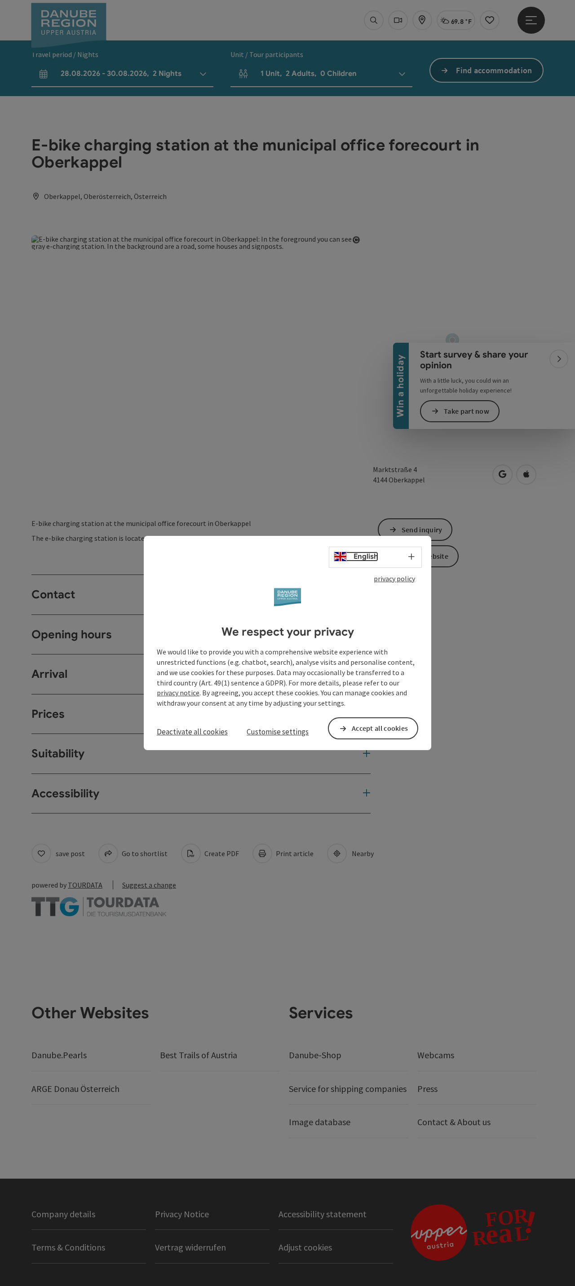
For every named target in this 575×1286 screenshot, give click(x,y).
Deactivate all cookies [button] (192, 732)
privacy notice (178, 693)
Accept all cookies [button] (380, 728)
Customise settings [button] (278, 732)
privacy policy (394, 578)
